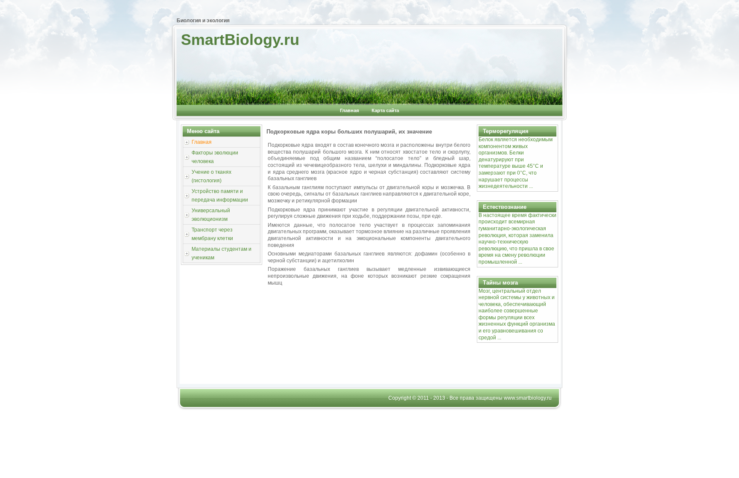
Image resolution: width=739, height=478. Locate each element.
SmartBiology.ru (240, 39)
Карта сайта (385, 110)
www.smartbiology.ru (528, 398)
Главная (349, 110)
